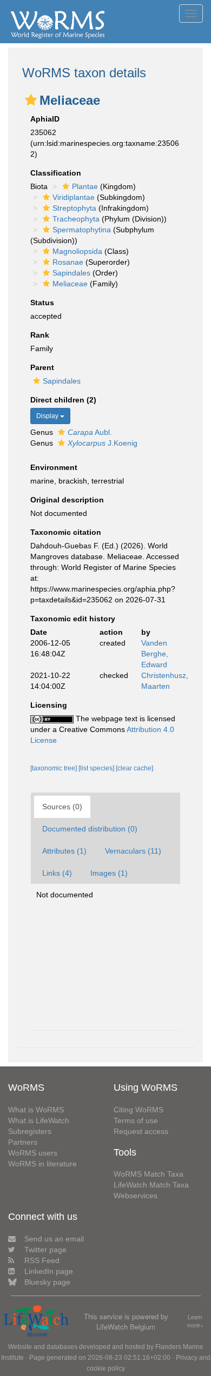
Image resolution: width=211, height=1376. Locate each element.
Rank (39, 335)
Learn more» (195, 1321)
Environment (53, 467)
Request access (141, 1131)
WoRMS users (32, 1153)
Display (48, 416)
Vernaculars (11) (133, 851)
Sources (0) (62, 806)
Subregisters (29, 1131)
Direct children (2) (63, 399)
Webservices (135, 1195)
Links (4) (57, 873)
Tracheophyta (76, 218)
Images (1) (109, 873)
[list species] (97, 768)
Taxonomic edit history (72, 618)
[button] (30, 99)
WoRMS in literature (42, 1163)
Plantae (85, 186)
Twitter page (45, 1249)
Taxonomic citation (65, 532)
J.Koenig (102, 443)
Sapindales (71, 273)
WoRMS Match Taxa (148, 1174)
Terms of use (136, 1120)
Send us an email (54, 1238)
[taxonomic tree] (54, 768)
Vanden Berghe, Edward (154, 654)
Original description (67, 499)
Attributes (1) (64, 851)
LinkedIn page (48, 1271)
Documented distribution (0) (89, 828)
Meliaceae (70, 283)
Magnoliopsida (77, 251)
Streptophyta (74, 208)
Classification (55, 173)
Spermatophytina (81, 229)
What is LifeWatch (38, 1120)
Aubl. (90, 432)
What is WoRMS (36, 1109)
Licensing (48, 705)
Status (42, 302)
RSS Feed (42, 1260)
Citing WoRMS (138, 1109)
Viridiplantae (73, 197)
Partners (22, 1142)
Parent (42, 367)
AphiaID (45, 119)
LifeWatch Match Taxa (151, 1184)
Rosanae (67, 262)
